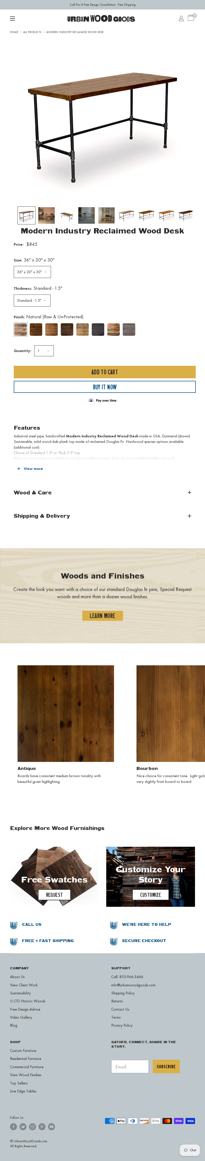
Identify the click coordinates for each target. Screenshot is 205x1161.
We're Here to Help (146, 924)
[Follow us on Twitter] (23, 1126)
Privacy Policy (121, 1025)
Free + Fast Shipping (48, 940)
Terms (115, 1017)
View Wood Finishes (25, 1074)
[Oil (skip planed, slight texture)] (113, 329)
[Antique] (36, 329)
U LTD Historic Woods (27, 1001)
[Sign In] (181, 18)
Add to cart (105, 372)
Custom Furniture (23, 1050)
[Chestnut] (67, 329)
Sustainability (20, 993)
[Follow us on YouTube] (51, 1126)
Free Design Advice (25, 1009)
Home (14, 32)
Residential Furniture (25, 1058)
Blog (13, 1025)
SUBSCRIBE (166, 1066)
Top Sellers (19, 1083)
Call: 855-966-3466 (127, 976)
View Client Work (24, 985)
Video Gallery (21, 1017)
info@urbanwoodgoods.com (133, 985)
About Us (17, 976)
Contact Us (120, 1009)
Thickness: (38, 288)
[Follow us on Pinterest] (42, 1126)
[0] (191, 18)
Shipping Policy (122, 993)
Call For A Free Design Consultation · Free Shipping (103, 5)
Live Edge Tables (23, 1091)
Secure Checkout (144, 940)
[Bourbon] (51, 329)
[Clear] (82, 329)
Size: (34, 259)
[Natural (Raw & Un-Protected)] (20, 329)
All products (32, 32)
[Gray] (129, 329)
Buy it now (105, 387)
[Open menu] (12, 19)
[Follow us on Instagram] (32, 1126)
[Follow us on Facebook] (13, 1126)
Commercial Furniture (27, 1066)
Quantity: (22, 350)
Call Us (32, 924)
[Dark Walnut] (98, 329)
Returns (116, 1001)
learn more (103, 616)
